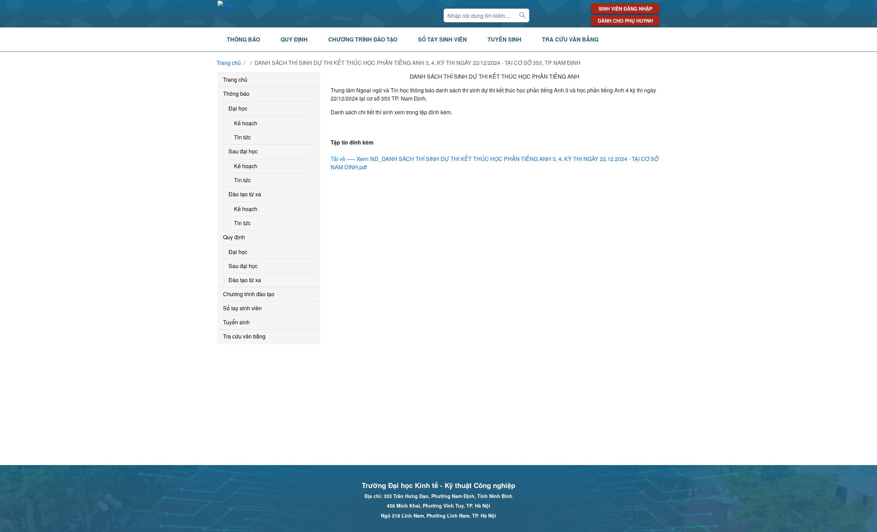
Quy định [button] (294, 39)
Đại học (237, 108)
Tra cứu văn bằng (244, 336)
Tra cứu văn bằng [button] (570, 39)
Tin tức (242, 137)
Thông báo (236, 93)
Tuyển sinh (236, 322)
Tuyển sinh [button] (504, 39)
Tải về (338, 159)
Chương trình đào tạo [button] (362, 39)
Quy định (234, 237)
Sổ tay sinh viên (242, 308)
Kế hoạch (245, 123)
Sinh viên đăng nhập (625, 8)
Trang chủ (229, 63)
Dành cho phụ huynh (625, 20)
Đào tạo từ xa (244, 194)
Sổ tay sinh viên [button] (442, 39)
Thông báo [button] (243, 39)
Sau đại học (243, 151)
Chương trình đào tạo (248, 294)
